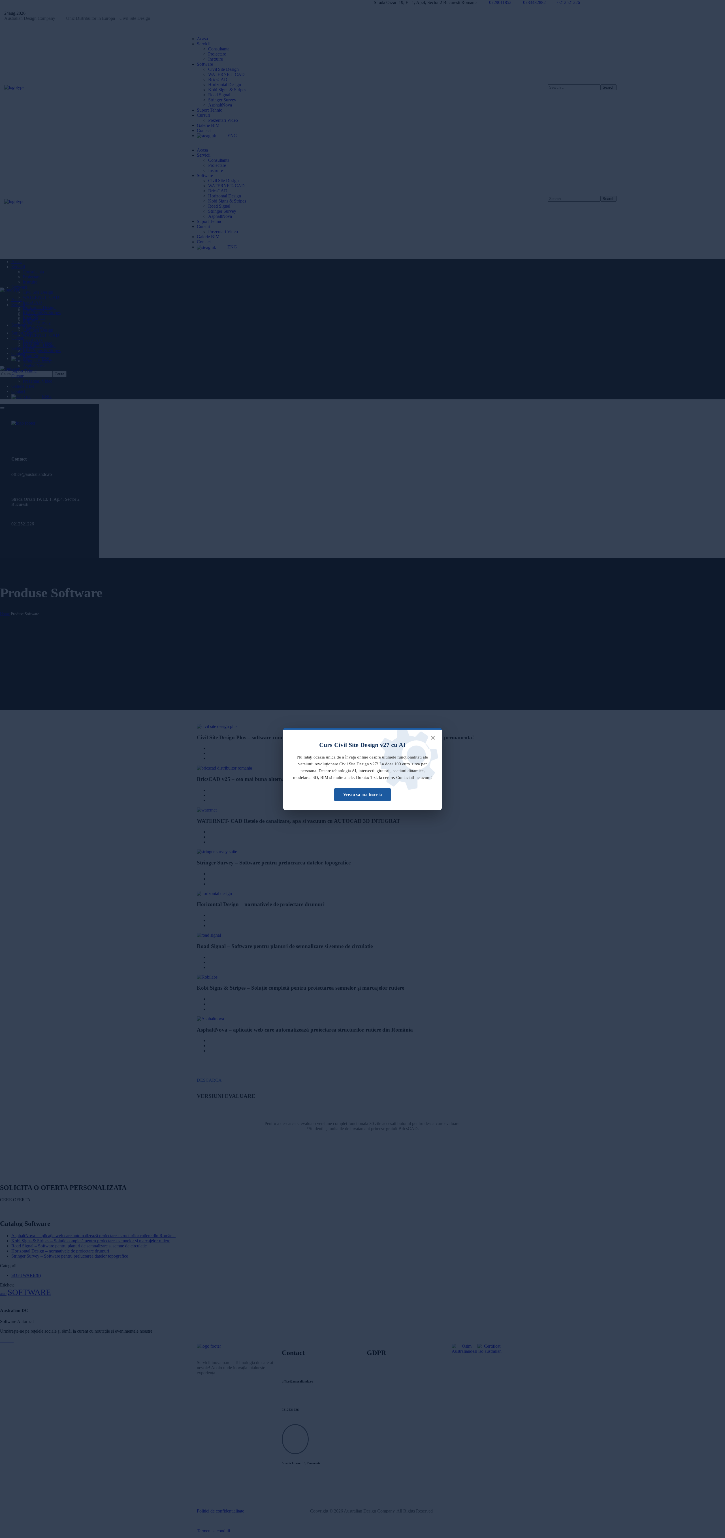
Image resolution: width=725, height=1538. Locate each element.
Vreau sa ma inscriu (362, 794)
